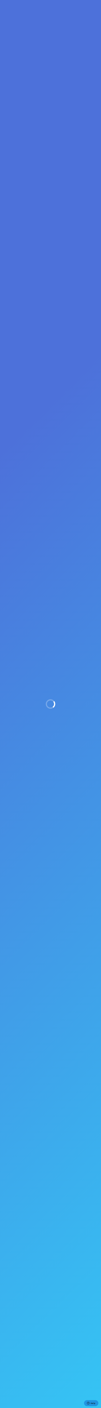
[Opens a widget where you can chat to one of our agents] (91, 1403)
